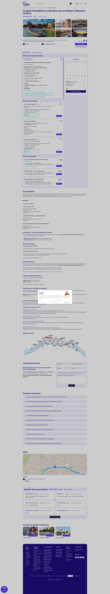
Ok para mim (66, 302)
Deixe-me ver (55, 302)
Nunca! (43, 302)
